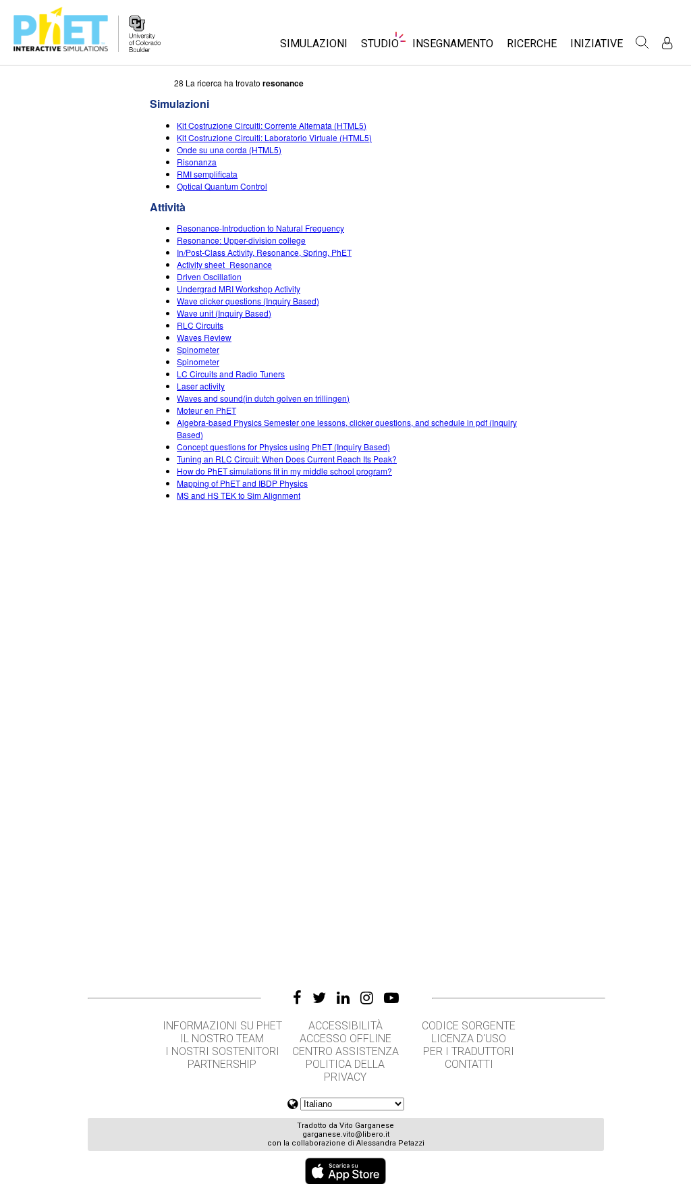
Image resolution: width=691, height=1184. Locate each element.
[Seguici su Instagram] (366, 997)
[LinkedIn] (343, 997)
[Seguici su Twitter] (319, 997)
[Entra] (667, 42)
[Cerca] (642, 42)
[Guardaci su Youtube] (391, 997)
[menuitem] (313, 47)
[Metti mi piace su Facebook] (297, 997)
